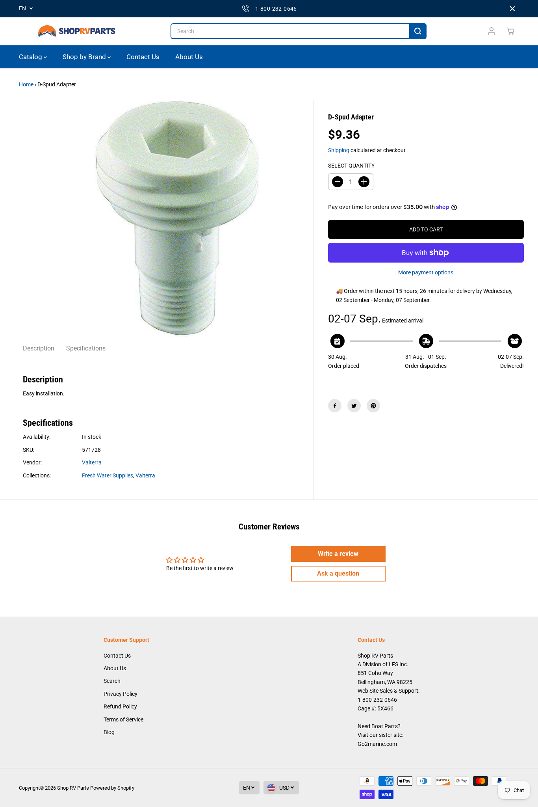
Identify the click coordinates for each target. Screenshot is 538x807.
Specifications (86, 348)
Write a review (338, 553)
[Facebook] (334, 405)
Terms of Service (123, 719)
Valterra (92, 462)
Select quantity (351, 165)
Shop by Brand (85, 57)
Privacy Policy (120, 694)
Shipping (338, 150)
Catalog (31, 57)
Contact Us (143, 57)
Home (26, 84)
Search (112, 681)
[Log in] (491, 31)
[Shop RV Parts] (76, 31)
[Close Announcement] (512, 8)
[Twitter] (354, 405)
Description (38, 348)
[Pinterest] (373, 405)
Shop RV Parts (73, 788)
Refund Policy (120, 706)
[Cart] (510, 31)
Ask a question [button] (338, 573)
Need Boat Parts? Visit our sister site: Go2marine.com (380, 735)
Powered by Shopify (112, 788)
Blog (109, 732)
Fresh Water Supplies (107, 475)
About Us (189, 57)
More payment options (425, 272)
